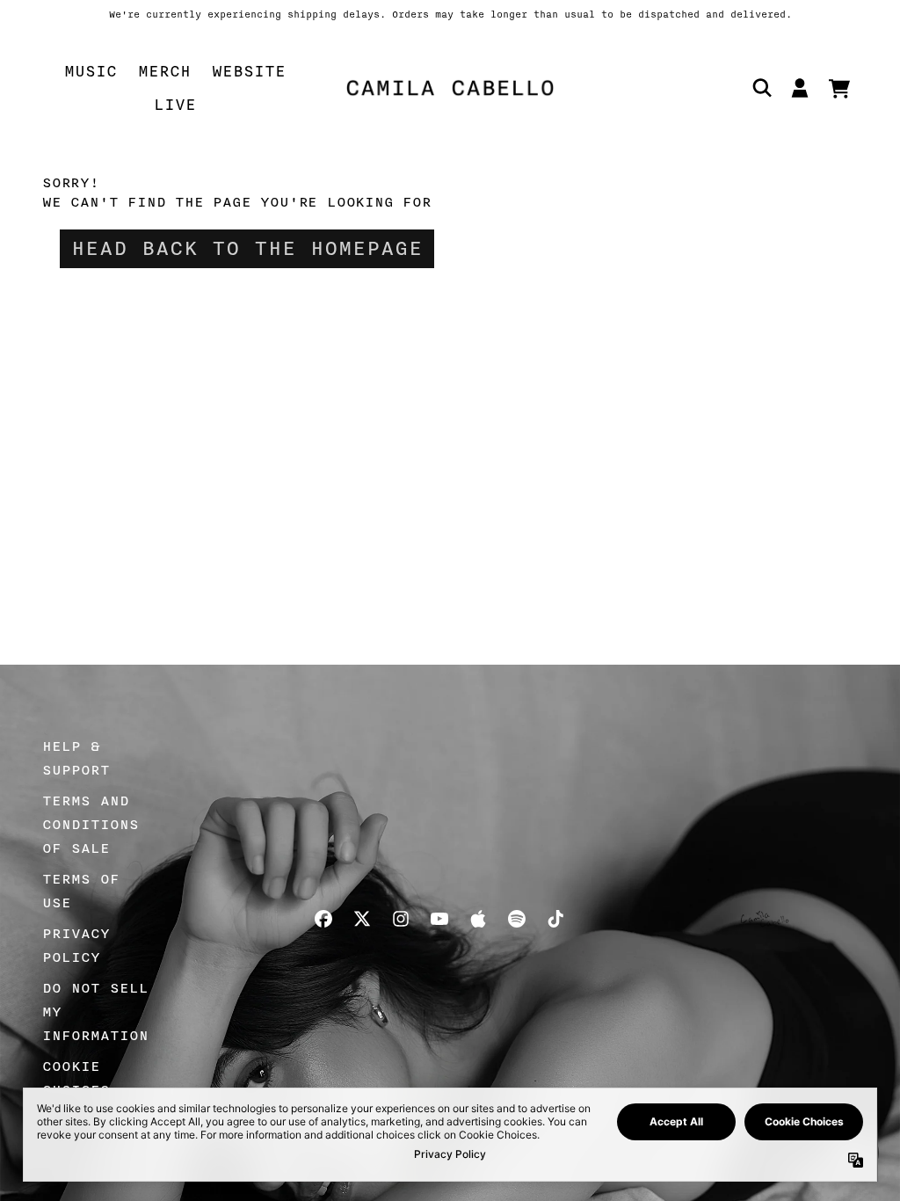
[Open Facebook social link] (323, 918)
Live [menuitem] (175, 104)
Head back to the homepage (247, 249)
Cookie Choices (76, 1078)
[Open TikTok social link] (555, 918)
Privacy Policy (76, 945)
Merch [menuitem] (164, 71)
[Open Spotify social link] (516, 918)
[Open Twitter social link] (362, 918)
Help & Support (76, 758)
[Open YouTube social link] (439, 918)
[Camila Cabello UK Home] (450, 87)
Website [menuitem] (249, 71)
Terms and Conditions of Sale (90, 825)
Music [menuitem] (90, 71)
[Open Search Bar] (761, 87)
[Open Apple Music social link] (478, 918)
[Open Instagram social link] (400, 918)
